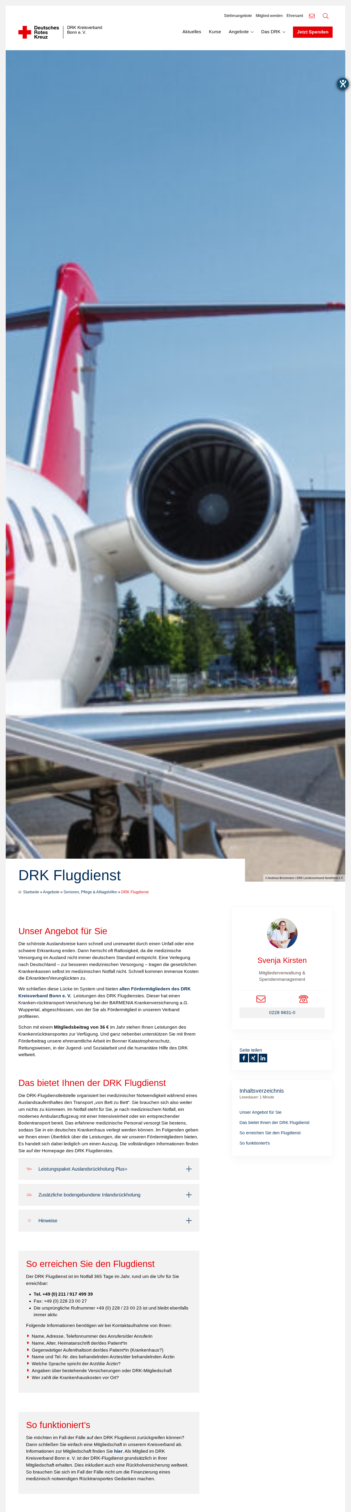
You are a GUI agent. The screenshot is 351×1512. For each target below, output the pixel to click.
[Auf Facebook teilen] (243, 1058)
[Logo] (60, 32)
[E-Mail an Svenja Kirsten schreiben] (261, 999)
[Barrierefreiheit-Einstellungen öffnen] (343, 83)
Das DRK (271, 31)
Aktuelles (191, 31)
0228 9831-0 (282, 1012)
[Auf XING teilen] (253, 1058)
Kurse (215, 31)
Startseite (31, 892)
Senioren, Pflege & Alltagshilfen (90, 892)
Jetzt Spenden (313, 31)
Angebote (239, 31)
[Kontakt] (312, 15)
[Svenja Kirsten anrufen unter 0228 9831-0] (303, 999)
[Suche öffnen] (326, 15)
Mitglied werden (269, 16)
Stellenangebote (238, 16)
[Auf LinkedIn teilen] (263, 1058)
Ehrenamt (295, 16)
